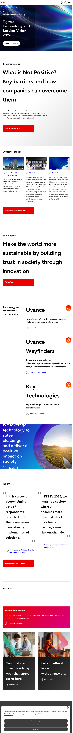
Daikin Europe (57, 173)
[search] (65, 2)
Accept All (36, 729)
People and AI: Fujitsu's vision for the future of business (22, 551)
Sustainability (14, 468)
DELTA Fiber (33, 173)
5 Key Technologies (37, 413)
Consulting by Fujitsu (38, 372)
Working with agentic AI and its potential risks (56, 546)
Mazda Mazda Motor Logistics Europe (13, 174)
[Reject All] (39, 713)
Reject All (36, 725)
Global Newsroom (16, 624)
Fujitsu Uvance (35, 328)
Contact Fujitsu (13, 684)
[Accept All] (7, 713)
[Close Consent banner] (68, 707)
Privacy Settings (36, 721)
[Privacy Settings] (8, 715)
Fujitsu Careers (48, 679)
